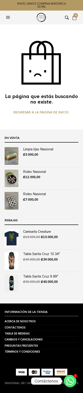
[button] (8, 17)
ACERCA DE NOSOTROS (20, 321)
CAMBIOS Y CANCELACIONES (24, 339)
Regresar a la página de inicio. (41, 112)
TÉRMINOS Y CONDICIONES (22, 351)
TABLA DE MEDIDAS (17, 333)
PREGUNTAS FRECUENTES (21, 345)
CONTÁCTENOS (15, 327)
